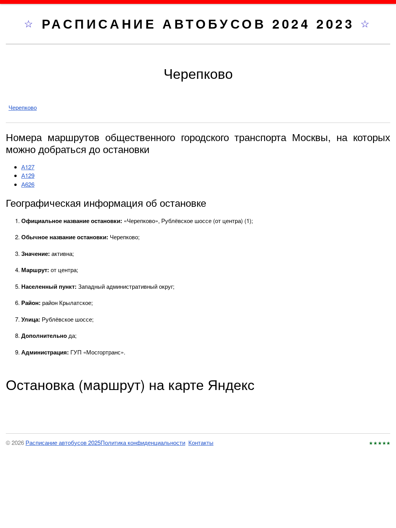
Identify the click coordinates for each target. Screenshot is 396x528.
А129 (27, 175)
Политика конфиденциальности (143, 442)
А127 (27, 167)
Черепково (23, 107)
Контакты (200, 442)
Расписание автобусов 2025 (63, 442)
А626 (27, 184)
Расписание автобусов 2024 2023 (201, 23)
